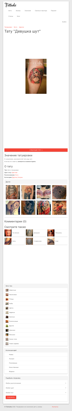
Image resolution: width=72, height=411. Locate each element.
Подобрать (11, 397)
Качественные (14, 367)
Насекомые (13, 294)
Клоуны (20, 177)
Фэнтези (12, 317)
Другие (21, 27)
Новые (11, 354)
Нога (16, 175)
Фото (10, 10)
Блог (18, 16)
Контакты (55, 407)
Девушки (37, 233)
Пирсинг (53, 10)
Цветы (11, 308)
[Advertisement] (36, 46)
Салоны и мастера (41, 10)
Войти (64, 22)
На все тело (13, 339)
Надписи (12, 312)
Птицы (11, 299)
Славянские (38, 241)
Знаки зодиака (14, 343)
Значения (27, 10)
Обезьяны (58, 233)
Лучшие (11, 359)
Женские (12, 334)
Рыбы (11, 303)
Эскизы (18, 10)
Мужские (12, 330)
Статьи (10, 16)
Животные (12, 290)
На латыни (15, 233)
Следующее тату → (36, 150)
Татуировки (8, 27)
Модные (11, 371)
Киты (14, 241)
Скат (56, 241)
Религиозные (13, 321)
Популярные (13, 363)
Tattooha (10, 5)
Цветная (14, 172)
